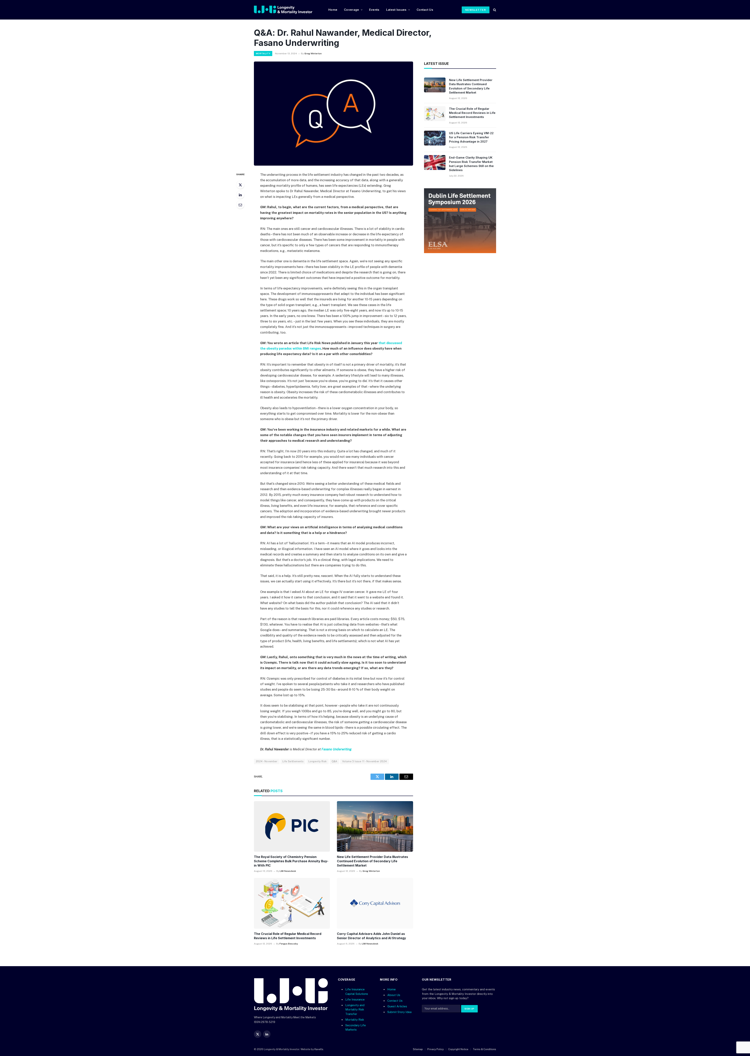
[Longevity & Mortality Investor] (288, 10)
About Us (393, 995)
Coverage (351, 10)
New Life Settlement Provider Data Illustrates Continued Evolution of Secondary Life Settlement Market (372, 861)
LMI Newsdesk (288, 871)
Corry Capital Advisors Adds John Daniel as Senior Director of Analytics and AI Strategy (371, 936)
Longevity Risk (317, 761)
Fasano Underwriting (336, 749)
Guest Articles (397, 1006)
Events (374, 10)
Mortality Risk (354, 1019)
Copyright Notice (458, 1049)
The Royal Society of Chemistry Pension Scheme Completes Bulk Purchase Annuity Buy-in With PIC (291, 861)
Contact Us (425, 10)
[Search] (494, 9)
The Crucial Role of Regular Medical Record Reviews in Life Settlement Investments (287, 936)
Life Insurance (355, 999)
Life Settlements (293, 761)
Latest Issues (396, 10)
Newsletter (475, 9)
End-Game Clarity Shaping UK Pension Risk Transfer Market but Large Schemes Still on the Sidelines (471, 164)
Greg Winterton (313, 53)
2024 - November (267, 761)
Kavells (318, 1049)
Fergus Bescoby (288, 943)
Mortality (263, 53)
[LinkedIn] (240, 195)
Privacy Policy (435, 1049)
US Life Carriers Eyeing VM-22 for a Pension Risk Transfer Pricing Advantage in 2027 (471, 137)
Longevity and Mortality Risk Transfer (354, 1009)
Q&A (334, 761)
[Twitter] (240, 185)
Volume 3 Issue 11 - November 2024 (364, 761)
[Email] (240, 205)
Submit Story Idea (399, 1012)
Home (332, 10)
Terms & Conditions (484, 1049)
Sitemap (418, 1049)
